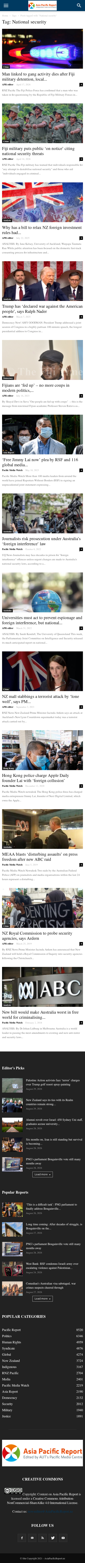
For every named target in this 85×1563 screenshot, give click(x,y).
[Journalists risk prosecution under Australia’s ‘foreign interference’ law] (42, 513)
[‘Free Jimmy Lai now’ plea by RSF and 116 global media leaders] (42, 435)
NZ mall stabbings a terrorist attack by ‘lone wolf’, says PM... (40, 698)
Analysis (7, 220)
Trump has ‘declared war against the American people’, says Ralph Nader (42, 308)
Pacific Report (11, 1329)
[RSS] (42, 1538)
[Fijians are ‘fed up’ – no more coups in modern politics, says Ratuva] (42, 360)
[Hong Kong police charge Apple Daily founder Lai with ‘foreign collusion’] (42, 750)
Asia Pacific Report (65, 1494)
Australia (7, 531)
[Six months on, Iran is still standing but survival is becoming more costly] (12, 1144)
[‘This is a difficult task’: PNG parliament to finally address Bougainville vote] (12, 1209)
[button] (79, 5)
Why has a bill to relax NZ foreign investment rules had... (42, 229)
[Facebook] (22, 1538)
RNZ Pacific (10, 1373)
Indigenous (9, 1367)
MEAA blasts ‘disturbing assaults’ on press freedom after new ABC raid (40, 856)
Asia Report (8, 452)
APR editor (7, 84)
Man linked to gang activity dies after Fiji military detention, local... (38, 76)
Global (6, 1354)
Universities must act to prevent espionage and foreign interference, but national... (42, 620)
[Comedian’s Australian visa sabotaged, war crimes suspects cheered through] (12, 1288)
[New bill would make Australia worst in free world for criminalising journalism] (42, 987)
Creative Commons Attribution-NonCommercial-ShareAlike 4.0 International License (42, 1500)
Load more (41, 1174)
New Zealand (11, 1360)
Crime (6, 66)
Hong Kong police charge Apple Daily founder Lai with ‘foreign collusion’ (35, 777)
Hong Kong (8, 768)
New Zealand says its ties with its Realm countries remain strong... (49, 1102)
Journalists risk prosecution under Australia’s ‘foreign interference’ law (41, 541)
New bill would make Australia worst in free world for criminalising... (40, 1014)
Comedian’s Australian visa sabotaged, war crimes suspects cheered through (51, 1285)
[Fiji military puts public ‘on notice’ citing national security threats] (42, 123)
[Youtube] (63, 1538)
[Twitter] (53, 1538)
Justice (6, 1416)
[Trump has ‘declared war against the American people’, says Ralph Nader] (42, 281)
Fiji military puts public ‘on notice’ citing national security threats (38, 150)
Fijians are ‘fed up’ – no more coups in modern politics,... (36, 387)
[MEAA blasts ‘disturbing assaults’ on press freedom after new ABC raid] (42, 829)
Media (6, 1379)
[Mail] (32, 1538)
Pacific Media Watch (12, 470)
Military (7, 1410)
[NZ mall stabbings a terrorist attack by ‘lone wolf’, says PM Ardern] (42, 671)
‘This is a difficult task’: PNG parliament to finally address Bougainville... (51, 1206)
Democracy (8, 378)
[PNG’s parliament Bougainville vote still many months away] (12, 1164)
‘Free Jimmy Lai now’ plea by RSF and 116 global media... (40, 462)
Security (7, 1404)
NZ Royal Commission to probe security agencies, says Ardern (37, 935)
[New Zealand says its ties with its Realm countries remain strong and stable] (12, 1105)
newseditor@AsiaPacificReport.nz (50, 1511)
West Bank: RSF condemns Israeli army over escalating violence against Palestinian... (52, 1266)
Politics (7, 1336)
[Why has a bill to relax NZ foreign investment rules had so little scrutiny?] (42, 202)
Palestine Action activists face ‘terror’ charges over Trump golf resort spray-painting (53, 1082)
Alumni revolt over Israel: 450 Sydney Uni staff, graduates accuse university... (54, 1122)
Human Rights (11, 1342)
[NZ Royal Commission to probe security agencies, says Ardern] (42, 908)
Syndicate (8, 1348)
